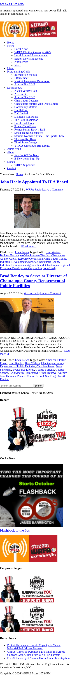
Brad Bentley (16, 363)
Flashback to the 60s (15, 530)
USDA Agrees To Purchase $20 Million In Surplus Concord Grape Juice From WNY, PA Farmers (36, 653)
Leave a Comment (52, 189)
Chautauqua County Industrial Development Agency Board (30, 263)
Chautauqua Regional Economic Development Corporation (35, 267)
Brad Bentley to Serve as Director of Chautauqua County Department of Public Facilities (33, 281)
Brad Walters (53, 252)
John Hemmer (8, 376)
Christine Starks (45, 366)
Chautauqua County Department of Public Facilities (32, 365)
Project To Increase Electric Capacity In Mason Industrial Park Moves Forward (33, 647)
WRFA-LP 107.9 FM (12, 4)
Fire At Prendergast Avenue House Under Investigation (38, 658)
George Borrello (45, 369)
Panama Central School (30, 376)
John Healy (49, 268)
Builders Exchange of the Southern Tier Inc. (25, 255)
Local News (22, 252)
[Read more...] (29, 246)
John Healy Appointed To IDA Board (34, 182)
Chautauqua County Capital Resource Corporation (32, 257)
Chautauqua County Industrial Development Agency (33, 260)
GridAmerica (17, 372)
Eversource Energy (23, 369)
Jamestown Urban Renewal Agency (46, 372)
